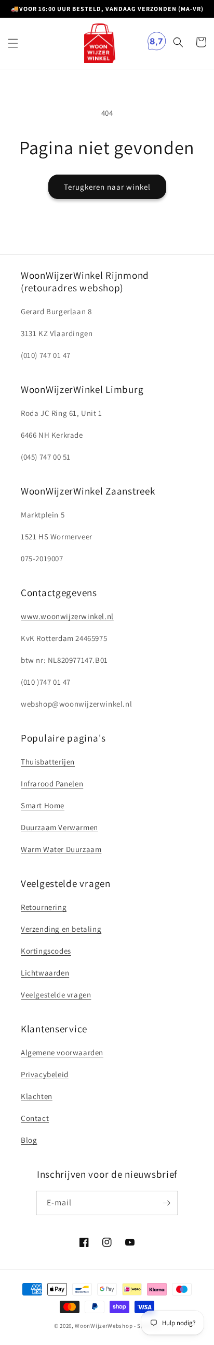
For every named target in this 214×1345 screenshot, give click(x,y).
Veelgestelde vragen (56, 995)
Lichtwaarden (45, 973)
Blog (29, 1140)
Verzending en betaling (61, 929)
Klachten (36, 1096)
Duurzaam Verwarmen (59, 827)
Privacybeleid (45, 1074)
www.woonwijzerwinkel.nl (67, 616)
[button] (13, 43)
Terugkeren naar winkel (107, 187)
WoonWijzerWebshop (103, 1325)
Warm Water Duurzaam (61, 849)
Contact (35, 1118)
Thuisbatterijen (48, 762)
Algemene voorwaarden (62, 1052)
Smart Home (42, 805)
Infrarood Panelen (52, 783)
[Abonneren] (166, 1203)
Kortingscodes (46, 951)
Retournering (43, 907)
